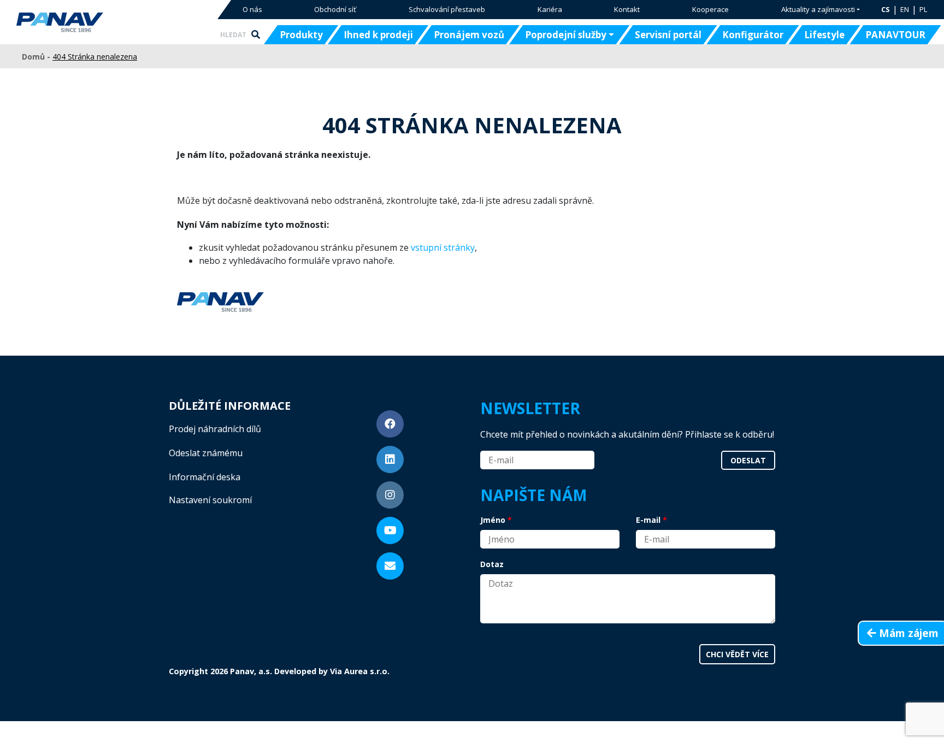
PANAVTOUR (895, 34)
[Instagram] (390, 495)
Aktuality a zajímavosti (818, 9)
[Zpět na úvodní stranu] (94, 22)
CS (885, 9)
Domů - (37, 56)
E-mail (648, 520)
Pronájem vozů (469, 34)
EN (904, 9)
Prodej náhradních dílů (215, 429)
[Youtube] (390, 530)
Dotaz (492, 564)
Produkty (301, 34)
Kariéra (550, 9)
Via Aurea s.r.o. (360, 671)
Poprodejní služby (565, 34)
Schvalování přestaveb (447, 9)
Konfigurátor (752, 34)
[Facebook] (390, 424)
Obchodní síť (335, 9)
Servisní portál (668, 34)
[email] (390, 566)
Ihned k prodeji (378, 34)
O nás (252, 9)
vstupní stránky (443, 247)
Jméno (492, 520)
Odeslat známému (206, 453)
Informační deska (204, 477)
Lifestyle (824, 34)
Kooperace (710, 9)
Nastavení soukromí (210, 500)
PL (923, 9)
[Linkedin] (390, 459)
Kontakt (627, 9)
